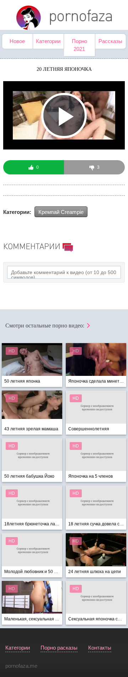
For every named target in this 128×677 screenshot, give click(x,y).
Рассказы (110, 41)
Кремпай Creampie (61, 212)
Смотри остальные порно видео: (45, 325)
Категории (48, 41)
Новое (17, 41)
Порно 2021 (79, 45)
